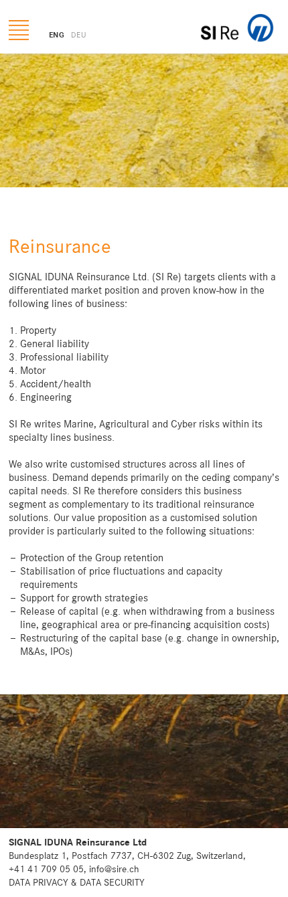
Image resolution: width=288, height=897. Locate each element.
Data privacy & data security (77, 883)
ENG (56, 35)
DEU (78, 35)
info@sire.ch (114, 869)
